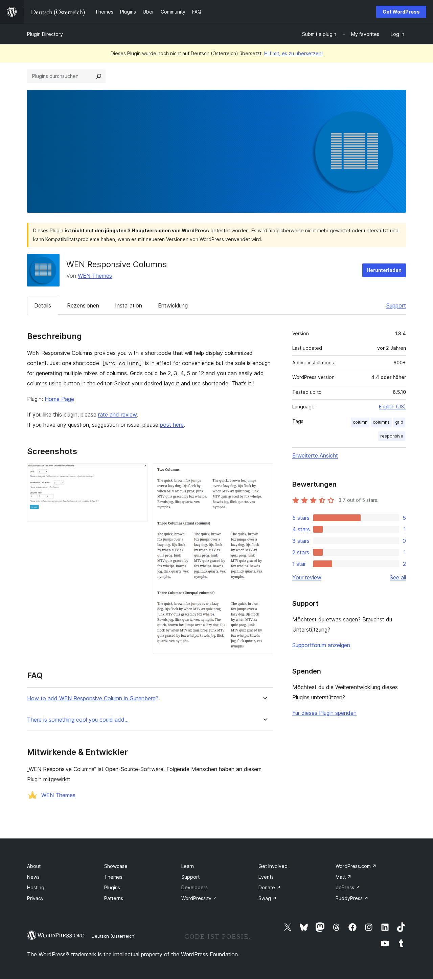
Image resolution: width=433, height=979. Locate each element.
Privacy (35, 898)
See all (398, 577)
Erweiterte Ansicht (315, 455)
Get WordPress (401, 12)
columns (381, 422)
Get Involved (273, 866)
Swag (267, 898)
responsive (391, 436)
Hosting (35, 887)
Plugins (112, 887)
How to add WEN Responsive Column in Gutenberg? (92, 698)
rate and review (117, 414)
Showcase (116, 866)
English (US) (392, 406)
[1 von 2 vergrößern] (138, 472)
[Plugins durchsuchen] (99, 76)
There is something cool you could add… (78, 720)
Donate (269, 887)
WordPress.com (356, 866)
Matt (343, 877)
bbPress (348, 887)
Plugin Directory (45, 34)
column (360, 422)
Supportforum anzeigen (321, 645)
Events (266, 877)
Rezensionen (83, 305)
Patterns (113, 898)
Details (42, 305)
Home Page (59, 399)
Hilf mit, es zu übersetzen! (293, 53)
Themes (113, 877)
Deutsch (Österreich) (114, 936)
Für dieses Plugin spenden (324, 712)
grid (399, 422)
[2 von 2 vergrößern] (264, 472)
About (34, 866)
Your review (306, 577)
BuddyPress (352, 898)
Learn (187, 866)
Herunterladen (384, 270)
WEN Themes (95, 275)
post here (172, 424)
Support (396, 305)
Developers (194, 887)
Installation (128, 305)
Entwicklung (173, 305)
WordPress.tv (199, 898)
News (33, 877)
